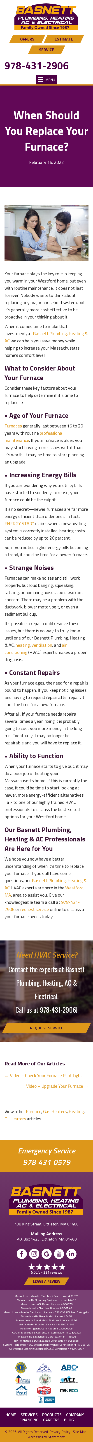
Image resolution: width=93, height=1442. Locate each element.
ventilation (42, 645)
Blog (69, 1420)
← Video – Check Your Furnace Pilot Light (43, 1075)
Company (75, 1415)
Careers (51, 1420)
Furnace (33, 1111)
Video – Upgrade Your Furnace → (57, 1086)
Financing (29, 1420)
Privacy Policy (59, 1431)
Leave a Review (46, 1281)
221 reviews (52, 1272)
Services (29, 1415)
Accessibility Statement (46, 1437)
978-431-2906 (37, 65)
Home (10, 1415)
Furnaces (14, 425)
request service (34, 909)
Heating (76, 1111)
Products (52, 1415)
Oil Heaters (15, 1118)
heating (23, 645)
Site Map (79, 1431)
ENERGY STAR (19, 523)
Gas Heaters (55, 1111)
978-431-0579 (46, 1162)
